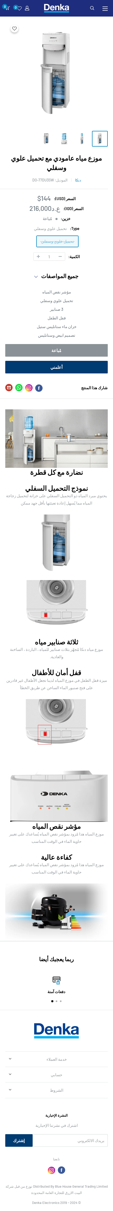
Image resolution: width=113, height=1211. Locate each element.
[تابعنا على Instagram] (51, 1170)
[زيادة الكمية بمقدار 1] (38, 256)
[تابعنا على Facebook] (61, 1170)
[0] (8, 8)
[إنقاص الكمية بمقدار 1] (60, 256)
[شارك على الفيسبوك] (39, 388)
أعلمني (56, 367)
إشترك (19, 1140)
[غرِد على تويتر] (19, 388)
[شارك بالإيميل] (9, 388)
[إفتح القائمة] (105, 9)
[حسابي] (27, 8)
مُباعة (56, 350)
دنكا (78, 180)
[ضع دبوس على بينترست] (29, 388)
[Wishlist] (19, 8)
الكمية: (74, 256)
